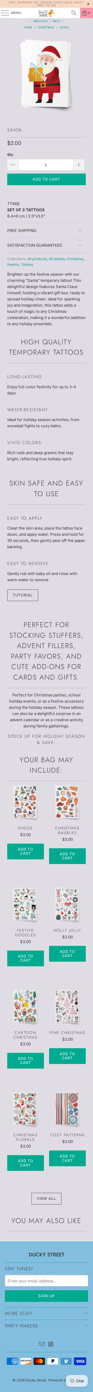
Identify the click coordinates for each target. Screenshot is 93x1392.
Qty (10, 154)
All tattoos (57, 259)
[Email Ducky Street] (41, 1344)
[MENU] (2, 13)
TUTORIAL (23, 595)
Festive (13, 264)
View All (46, 1198)
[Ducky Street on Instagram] (51, 1344)
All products (37, 259)
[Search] (74, 13)
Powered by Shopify (64, 1380)
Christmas (75, 259)
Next (57, 21)
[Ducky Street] (46, 13)
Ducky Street (36, 1380)
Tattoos (27, 264)
